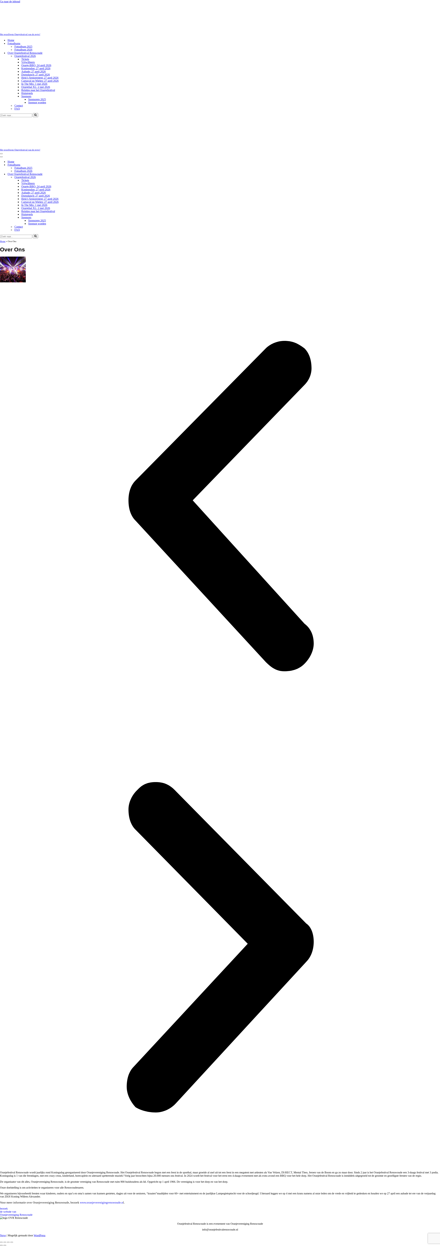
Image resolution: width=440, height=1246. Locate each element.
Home (11, 13)
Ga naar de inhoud (10, 1)
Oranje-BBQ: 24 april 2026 (36, 38)
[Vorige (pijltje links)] (1, 1192)
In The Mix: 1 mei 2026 (34, 57)
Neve (3, 1182)
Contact (18, 79)
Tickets (25, 32)
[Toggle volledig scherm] (4, 1189)
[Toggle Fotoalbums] (60, 111)
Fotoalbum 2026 (23, 23)
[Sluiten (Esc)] (11, 1189)
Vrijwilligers (28, 35)
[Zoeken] (35, 89)
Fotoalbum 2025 (23, 20)
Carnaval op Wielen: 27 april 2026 (40, 54)
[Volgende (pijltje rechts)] (4, 1192)
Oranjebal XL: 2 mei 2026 (35, 60)
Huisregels (27, 66)
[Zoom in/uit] (1, 1189)
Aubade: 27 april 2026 (33, 45)
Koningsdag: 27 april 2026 (35, 41)
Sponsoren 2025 (37, 72)
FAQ (17, 82)
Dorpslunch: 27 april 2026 (35, 48)
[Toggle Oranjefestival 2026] (60, 124)
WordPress (39, 1182)
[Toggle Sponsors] (60, 164)
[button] (220, 453)
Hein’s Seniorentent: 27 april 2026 (39, 51)
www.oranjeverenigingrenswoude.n (101, 1149)
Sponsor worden (37, 76)
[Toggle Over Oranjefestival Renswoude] (60, 121)
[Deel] (8, 1189)
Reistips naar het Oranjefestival (38, 63)
